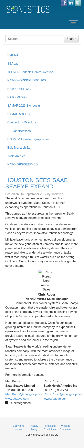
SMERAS (13, 55)
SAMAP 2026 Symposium (24, 105)
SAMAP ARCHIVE (19, 114)
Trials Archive (16, 156)
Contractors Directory (21, 122)
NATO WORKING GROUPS (26, 80)
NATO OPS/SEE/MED (22, 164)
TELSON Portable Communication (30, 72)
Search (71, 38)
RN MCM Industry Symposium (28, 139)
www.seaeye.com (17, 398)
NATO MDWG (17, 97)
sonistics (57, 194)
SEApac (12, 63)
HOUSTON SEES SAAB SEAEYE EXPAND (36, 183)
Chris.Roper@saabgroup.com (64, 394)
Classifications (21, 131)
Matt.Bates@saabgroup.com (24, 394)
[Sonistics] (28, 9)
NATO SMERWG (19, 89)
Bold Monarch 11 (18, 147)
